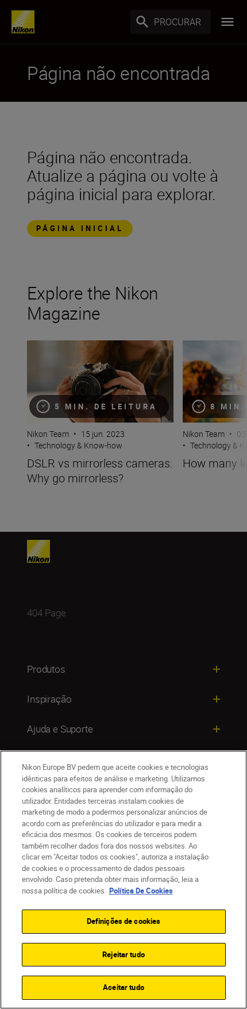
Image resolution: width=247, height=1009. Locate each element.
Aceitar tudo (123, 987)
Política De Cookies (141, 890)
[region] (123, 879)
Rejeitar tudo (123, 954)
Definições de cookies (124, 921)
